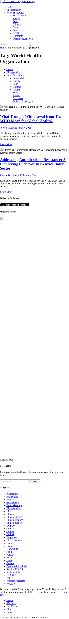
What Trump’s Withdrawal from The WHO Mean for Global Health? (30, 118)
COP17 (10, 528)
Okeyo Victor (7, 127)
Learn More (6, 144)
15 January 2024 (28, 175)
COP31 (10, 534)
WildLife (10, 583)
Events (9, 546)
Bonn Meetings (14, 505)
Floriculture (12, 548)
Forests (10, 554)
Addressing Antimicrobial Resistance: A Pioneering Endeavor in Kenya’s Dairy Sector (33, 164)
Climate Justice (14, 522)
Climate (10, 514)
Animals (10, 499)
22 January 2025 (22, 127)
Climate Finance (14, 519)
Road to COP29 (14, 569)
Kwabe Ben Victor (10, 175)
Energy (10, 543)
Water (9, 577)
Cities (9, 511)
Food (9, 551)
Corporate (11, 537)
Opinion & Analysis (16, 566)
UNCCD (11, 575)
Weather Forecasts (15, 580)
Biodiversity (12, 502)
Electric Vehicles (14, 540)
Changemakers (14, 508)
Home (3, 47)
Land (9, 560)
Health (9, 557)
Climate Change (14, 517)
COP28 (10, 531)
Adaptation (12, 493)
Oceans (10, 563)
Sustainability (13, 572)
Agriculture (12, 496)
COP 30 (10, 525)
